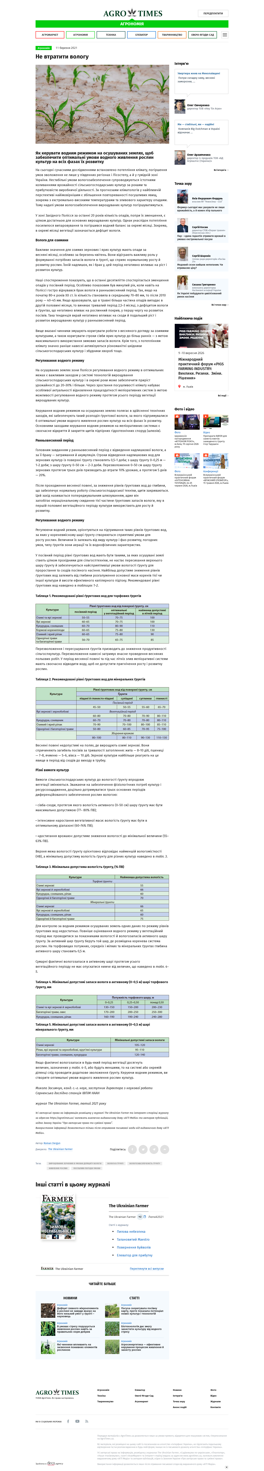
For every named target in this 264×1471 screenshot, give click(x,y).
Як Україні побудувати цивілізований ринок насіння (199, 295)
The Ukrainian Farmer (60, 1149)
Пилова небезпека (131, 1232)
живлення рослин (58, 1168)
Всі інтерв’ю (220, 170)
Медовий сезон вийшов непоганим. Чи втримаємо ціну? (200, 266)
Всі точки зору (219, 305)
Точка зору (179, 1401)
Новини (177, 1390)
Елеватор (141, 34)
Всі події (222, 396)
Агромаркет (50, 34)
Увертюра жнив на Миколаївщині (199, 73)
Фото (213, 1390)
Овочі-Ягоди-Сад (202, 34)
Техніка (111, 34)
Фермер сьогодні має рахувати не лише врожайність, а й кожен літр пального (201, 209)
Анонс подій (180, 1407)
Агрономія (80, 34)
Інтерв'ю (177, 1395)
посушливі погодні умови (86, 1168)
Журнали (215, 1401)
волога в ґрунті (115, 1163)
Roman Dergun (52, 1143)
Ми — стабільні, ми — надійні (196, 124)
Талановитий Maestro (133, 1240)
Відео (213, 1395)
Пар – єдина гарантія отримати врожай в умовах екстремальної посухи (201, 238)
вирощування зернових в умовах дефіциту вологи (75, 1163)
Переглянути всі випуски (147, 1268)
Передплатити (213, 13)
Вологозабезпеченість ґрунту (144, 1163)
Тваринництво (172, 34)
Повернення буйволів (134, 1247)
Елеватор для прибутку (134, 1255)
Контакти (215, 1407)
